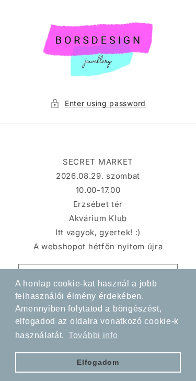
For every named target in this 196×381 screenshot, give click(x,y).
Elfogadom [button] (98, 362)
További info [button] (93, 335)
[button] (98, 103)
